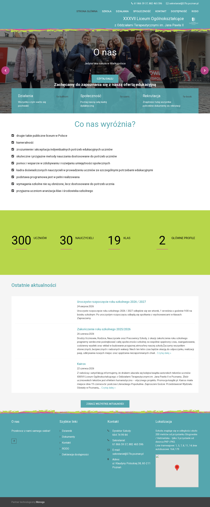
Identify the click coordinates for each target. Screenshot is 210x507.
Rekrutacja (151, 96)
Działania (122, 11)
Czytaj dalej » (164, 352)
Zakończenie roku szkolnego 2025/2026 (104, 329)
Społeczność (142, 11)
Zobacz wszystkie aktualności (105, 403)
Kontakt (160, 11)
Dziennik (67, 430)
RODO (195, 11)
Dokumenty (68, 436)
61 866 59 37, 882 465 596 (127, 444)
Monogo (40, 502)
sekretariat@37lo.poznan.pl (128, 453)
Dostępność (179, 11)
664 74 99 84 (120, 434)
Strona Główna (86, 11)
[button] (203, 4)
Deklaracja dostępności (75, 454)
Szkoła (106, 11)
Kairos (81, 364)
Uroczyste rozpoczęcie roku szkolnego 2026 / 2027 (111, 301)
